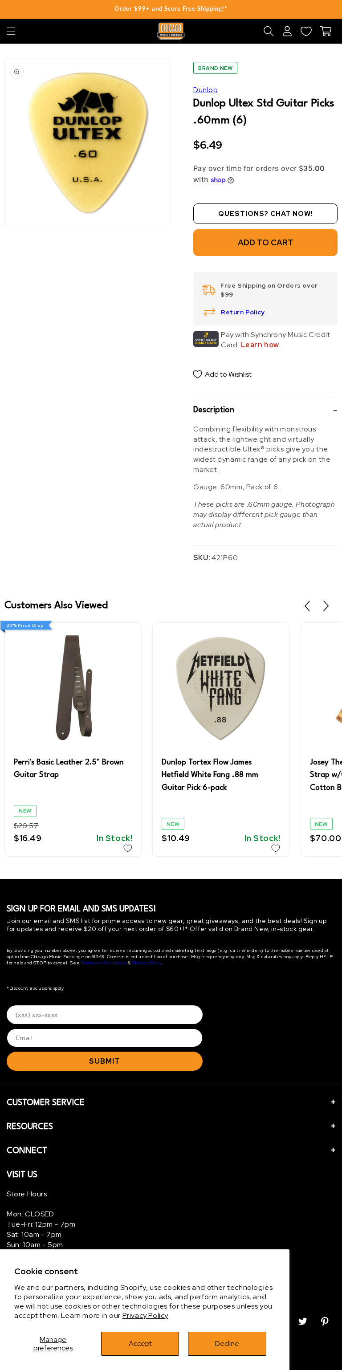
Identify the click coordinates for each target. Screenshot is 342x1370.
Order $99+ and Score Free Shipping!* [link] (171, 8)
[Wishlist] (306, 31)
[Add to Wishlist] (127, 848)
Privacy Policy (145, 1315)
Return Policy (243, 312)
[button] (11, 31)
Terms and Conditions (104, 963)
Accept (140, 1343)
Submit (104, 1061)
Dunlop (205, 89)
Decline (227, 1343)
